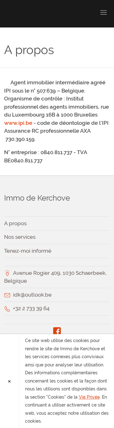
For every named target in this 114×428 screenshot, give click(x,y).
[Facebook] (57, 330)
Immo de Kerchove (40, 14)
